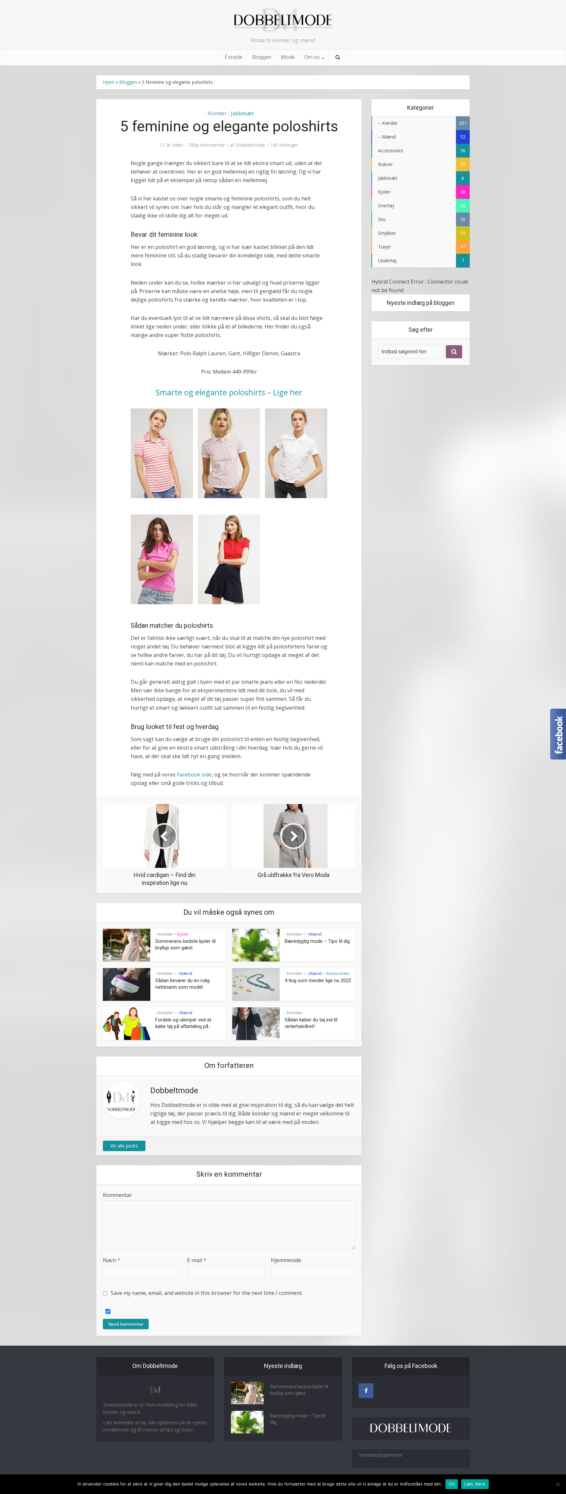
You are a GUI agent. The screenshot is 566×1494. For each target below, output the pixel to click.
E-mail (196, 1260)
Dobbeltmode (250, 145)
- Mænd (314, 934)
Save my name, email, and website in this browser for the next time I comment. (207, 1293)
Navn (111, 1260)
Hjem (108, 82)
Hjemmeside (286, 1260)
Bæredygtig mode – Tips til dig (317, 941)
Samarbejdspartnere (380, 1455)
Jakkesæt (242, 113)
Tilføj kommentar (206, 145)
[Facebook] (366, 1390)
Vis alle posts (124, 1146)
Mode (287, 57)
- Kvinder (216, 113)
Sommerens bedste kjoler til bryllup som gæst (299, 1390)
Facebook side (194, 774)
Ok (452, 1483)
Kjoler (183, 934)
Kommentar (117, 1195)
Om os (312, 57)
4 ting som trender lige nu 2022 (318, 980)
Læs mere (474, 1483)
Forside (233, 57)
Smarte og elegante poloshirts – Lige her (229, 392)
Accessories (338, 973)
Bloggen (261, 57)
